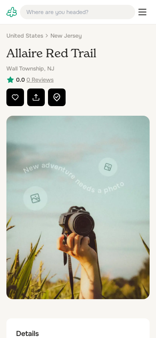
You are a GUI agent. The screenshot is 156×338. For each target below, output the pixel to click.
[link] (11, 12)
